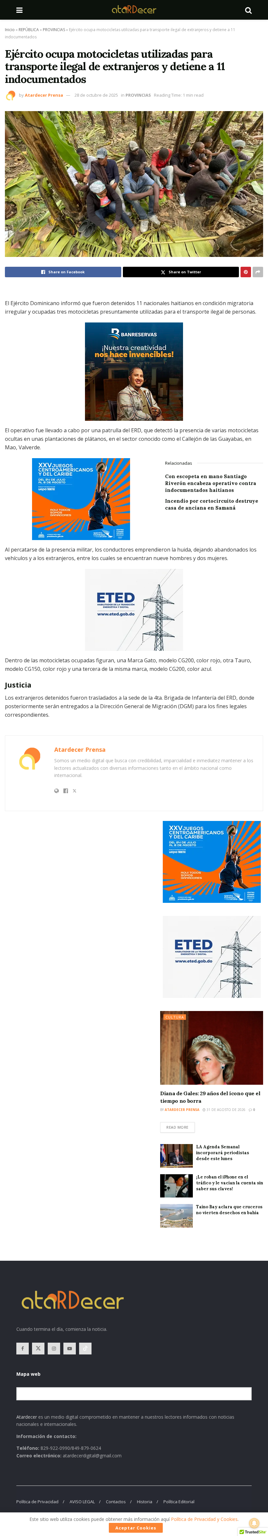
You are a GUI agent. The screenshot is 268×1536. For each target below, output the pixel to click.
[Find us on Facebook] (22, 1348)
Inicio (10, 29)
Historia (144, 1502)
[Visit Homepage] (133, 9)
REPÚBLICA (29, 29)
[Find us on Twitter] (38, 1348)
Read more (180, 1126)
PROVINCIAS (54, 29)
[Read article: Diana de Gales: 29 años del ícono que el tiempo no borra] (211, 1048)
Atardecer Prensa (44, 95)
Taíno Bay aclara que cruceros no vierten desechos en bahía (229, 1209)
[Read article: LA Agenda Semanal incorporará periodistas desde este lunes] (176, 1156)
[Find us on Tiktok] (85, 1348)
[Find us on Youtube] (69, 1348)
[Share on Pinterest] (246, 272)
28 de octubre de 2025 (96, 95)
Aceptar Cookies (135, 1528)
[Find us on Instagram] (54, 1348)
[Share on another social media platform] (258, 272)
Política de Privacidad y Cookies (204, 1519)
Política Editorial (178, 1502)
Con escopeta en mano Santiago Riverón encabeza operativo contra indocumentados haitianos (210, 483)
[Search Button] (248, 10)
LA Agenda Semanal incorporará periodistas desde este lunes (222, 1152)
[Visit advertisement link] (134, 371)
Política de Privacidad (37, 1502)
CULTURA (174, 1017)
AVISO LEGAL (82, 1502)
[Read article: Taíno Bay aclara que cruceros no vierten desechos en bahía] (176, 1216)
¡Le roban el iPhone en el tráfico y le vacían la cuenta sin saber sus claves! (229, 1183)
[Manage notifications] (254, 1523)
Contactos (116, 1502)
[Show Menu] (19, 10)
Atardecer (26, 1417)
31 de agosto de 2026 (225, 1109)
